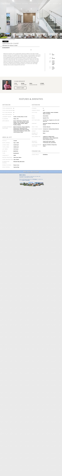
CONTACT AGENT (20, 87)
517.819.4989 (23, 84)
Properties (18, 3)
